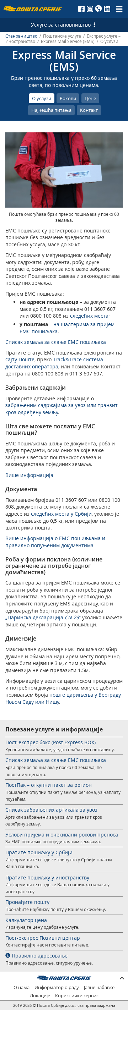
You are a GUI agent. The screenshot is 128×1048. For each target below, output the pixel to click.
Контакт (89, 110)
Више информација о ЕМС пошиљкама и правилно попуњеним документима (55, 542)
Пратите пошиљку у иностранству (47, 877)
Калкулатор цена (26, 920)
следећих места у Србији (61, 513)
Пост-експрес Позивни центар (42, 937)
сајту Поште (19, 359)
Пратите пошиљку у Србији (39, 852)
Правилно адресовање (39, 955)
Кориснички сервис (76, 996)
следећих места (89, 315)
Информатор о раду (56, 987)
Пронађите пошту (27, 902)
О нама (22, 987)
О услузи (41, 98)
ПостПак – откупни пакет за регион (48, 784)
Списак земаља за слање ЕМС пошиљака (55, 342)
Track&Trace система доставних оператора (54, 363)
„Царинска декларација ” (43, 617)
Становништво (21, 36)
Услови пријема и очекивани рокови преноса (61, 834)
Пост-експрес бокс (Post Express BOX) (50, 742)
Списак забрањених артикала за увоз (51, 809)
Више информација (29, 475)
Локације (40, 996)
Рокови (68, 98)
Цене (90, 98)
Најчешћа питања (51, 110)
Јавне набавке (99, 987)
